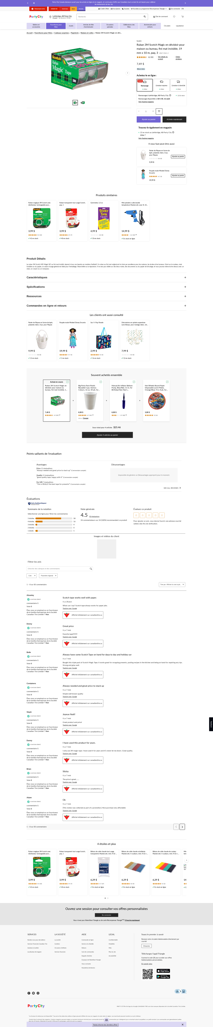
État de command (162, 16)
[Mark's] (73, 9)
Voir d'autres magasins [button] (146, 102)
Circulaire (167, 26)
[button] (144, 17)
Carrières (57, 944)
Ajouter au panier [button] (148, 119)
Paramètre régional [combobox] (47, 575)
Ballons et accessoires (36, 26)
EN (183, 9)
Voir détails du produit (163, 58)
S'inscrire (146, 946)
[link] (146, 57)
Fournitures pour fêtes (56, 26)
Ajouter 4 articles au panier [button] (107, 435)
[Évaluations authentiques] (37, 503)
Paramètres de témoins (88, 967)
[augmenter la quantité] (139, 111)
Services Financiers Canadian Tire (37, 944)
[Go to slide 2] (82, 102)
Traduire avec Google (70, 608)
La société (57, 940)
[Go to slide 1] (75, 102)
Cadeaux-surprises (61, 33)
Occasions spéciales (109, 26)
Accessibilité (112, 956)
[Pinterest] (33, 993)
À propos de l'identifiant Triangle (91, 960)
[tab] (144, 85)
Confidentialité (113, 940)
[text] (41, 235)
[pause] (34, 3)
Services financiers (60, 952)
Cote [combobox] (30, 575)
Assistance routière (33, 948)
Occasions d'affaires (60, 948)
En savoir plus (146, 964)
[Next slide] (185, 3)
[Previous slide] (28, 3)
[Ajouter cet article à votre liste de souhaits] (159, 111)
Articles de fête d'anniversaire (88, 26)
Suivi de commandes (88, 952)
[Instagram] (38, 993)
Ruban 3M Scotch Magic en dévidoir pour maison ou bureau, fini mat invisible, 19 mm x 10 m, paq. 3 (160, 49)
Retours (84, 948)
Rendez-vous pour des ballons (36, 940)
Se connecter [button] (175, 9)
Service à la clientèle (88, 944)
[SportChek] (65, 9)
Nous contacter (86, 964)
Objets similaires (179, 58)
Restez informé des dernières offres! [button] (105, 1025)
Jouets (71, 26)
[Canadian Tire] (54, 9)
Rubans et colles (87, 33)
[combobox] (174, 584)
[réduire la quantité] (153, 111)
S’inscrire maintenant (132, 920)
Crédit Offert (105, 9)
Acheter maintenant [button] (174, 119)
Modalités (111, 944)
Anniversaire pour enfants (150, 26)
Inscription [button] (116, 9)
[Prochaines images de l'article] (128, 73)
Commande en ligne (87, 940)
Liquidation (180, 26)
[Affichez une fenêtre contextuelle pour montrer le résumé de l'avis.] (136, 235)
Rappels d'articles (87, 956)
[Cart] (182, 17)
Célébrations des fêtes (129, 26)
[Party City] (81, 9)
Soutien (126, 9)
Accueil (30, 33)
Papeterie (75, 33)
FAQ (110, 948)
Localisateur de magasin (34, 952)
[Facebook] (29, 993)
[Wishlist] (174, 17)
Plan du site (112, 952)
